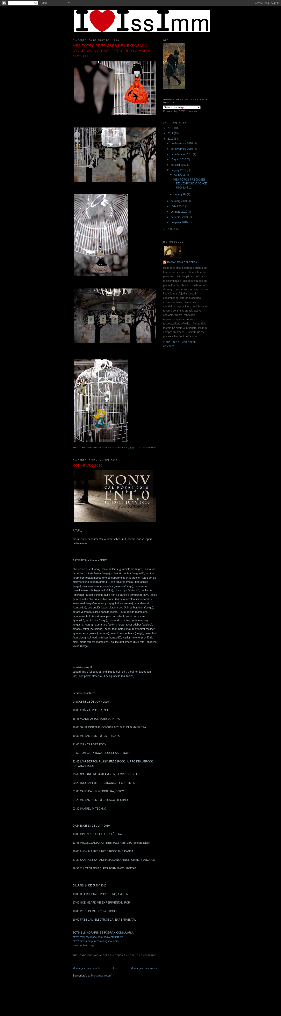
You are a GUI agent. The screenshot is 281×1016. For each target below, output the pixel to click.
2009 (170, 229)
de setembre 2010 (182, 154)
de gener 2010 (179, 222)
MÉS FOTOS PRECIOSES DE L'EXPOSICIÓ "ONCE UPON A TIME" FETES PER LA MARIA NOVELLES (111, 51)
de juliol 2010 (179, 164)
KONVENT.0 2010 (87, 465)
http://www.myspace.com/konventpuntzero (98, 936)
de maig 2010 (179, 201)
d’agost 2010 (179, 159)
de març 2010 (179, 211)
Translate (191, 111)
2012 (170, 128)
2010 (170, 138)
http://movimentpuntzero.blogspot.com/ (96, 941)
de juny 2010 (179, 170)
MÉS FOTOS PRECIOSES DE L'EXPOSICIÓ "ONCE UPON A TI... (190, 183)
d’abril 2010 (178, 206)
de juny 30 (180, 174)
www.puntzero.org (83, 945)
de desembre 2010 (182, 143)
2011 (170, 133)
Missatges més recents (87, 968)
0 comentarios (147, 447)
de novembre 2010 (182, 148)
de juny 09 (180, 194)
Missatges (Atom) (101, 975)
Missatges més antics (144, 968)
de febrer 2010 (180, 217)
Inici (115, 968)
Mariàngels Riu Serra (182, 262)
